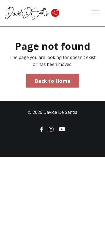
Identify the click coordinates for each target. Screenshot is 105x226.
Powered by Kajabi (52, 142)
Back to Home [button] (52, 81)
